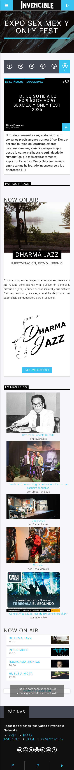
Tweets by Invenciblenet (37, 691)
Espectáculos (14, 81)
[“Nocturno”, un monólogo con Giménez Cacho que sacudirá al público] (38, 461)
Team (30, 739)
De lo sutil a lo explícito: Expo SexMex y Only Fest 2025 (37, 103)
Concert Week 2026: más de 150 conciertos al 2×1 (38, 613)
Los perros (38, 520)
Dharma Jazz (20, 638)
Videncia (38, 565)
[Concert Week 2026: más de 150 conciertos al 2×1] (38, 591)
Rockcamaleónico (24, 662)
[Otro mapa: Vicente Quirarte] (38, 412)
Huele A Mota (21, 673)
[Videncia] (38, 545)
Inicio (12, 735)
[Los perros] (38, 506)
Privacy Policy (52, 739)
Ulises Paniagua (15, 125)
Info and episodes (37, 369)
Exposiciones (35, 81)
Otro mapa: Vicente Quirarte (38, 435)
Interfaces (18, 650)
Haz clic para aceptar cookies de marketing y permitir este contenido (37, 691)
